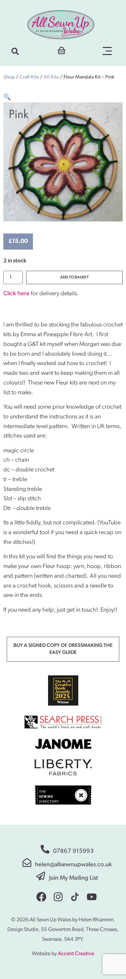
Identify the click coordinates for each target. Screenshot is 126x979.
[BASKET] (61, 49)
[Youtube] (92, 897)
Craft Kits (29, 77)
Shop (9, 77)
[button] (15, 51)
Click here (16, 294)
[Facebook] (41, 897)
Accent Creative (76, 954)
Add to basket (74, 277)
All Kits (51, 77)
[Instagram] (58, 897)
